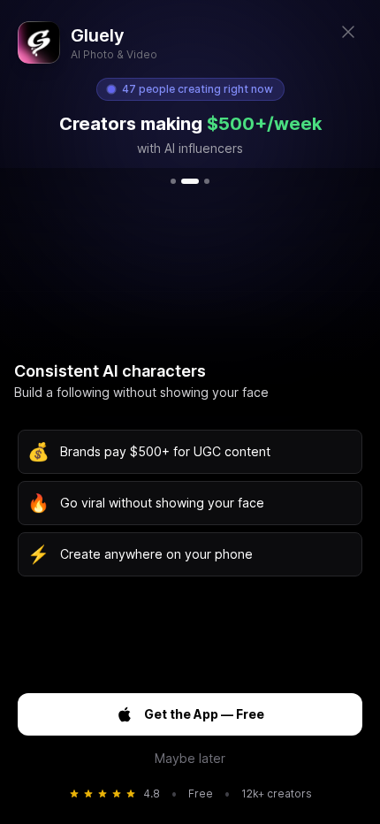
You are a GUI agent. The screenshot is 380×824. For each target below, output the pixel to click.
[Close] (348, 32)
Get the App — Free (204, 713)
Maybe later (190, 758)
